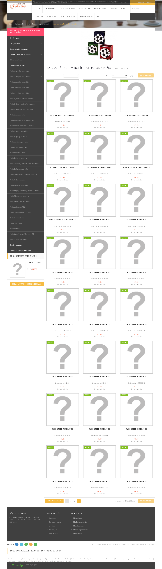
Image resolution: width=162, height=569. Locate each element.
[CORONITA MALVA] (17, 269)
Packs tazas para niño (17, 115)
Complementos (15, 44)
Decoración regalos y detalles (20, 54)
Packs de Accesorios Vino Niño (21, 212)
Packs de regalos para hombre (20, 76)
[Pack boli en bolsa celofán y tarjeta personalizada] (62, 148)
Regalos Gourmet (16, 245)
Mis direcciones (78, 526)
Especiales (52, 518)
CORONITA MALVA (34, 263)
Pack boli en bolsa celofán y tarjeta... (62, 169)
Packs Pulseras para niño (18, 158)
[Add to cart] (57, 106)
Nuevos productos (55, 522)
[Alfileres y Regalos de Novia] (19, 6)
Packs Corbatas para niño (19, 185)
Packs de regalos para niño (19, 87)
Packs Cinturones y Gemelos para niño (23, 174)
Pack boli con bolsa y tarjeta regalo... (136, 169)
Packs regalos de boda (17, 65)
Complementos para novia (19, 49)
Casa (10, 24)
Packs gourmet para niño (18, 153)
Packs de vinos (15, 229)
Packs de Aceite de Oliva (18, 240)
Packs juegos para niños (18, 137)
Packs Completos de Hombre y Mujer (23, 234)
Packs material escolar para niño (21, 109)
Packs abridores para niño (19, 142)
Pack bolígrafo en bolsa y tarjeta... (99, 116)
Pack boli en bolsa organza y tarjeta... (100, 169)
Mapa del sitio (53, 534)
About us (52, 526)
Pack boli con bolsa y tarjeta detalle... (62, 221)
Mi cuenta (76, 513)
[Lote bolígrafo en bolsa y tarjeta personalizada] (136, 95)
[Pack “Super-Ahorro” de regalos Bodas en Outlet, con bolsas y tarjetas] (99, 200)
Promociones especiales (23, 256)
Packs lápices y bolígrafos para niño (22, 104)
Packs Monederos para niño (19, 196)
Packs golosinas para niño (19, 147)
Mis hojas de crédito (80, 522)
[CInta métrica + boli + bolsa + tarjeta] (62, 95)
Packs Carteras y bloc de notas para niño (24, 164)
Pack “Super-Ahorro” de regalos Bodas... (99, 221)
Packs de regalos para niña (19, 82)
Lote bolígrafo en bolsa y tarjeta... (136, 116)
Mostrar (108, 76)
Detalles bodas (15, 38)
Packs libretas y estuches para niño (22, 126)
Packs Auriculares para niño (19, 202)
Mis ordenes (77, 518)
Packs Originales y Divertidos (20, 250)
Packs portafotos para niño (19, 93)
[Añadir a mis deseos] (61, 108)
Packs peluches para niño (18, 131)
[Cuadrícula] (47, 76)
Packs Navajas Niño (17, 218)
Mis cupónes (77, 534)
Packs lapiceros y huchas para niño (22, 99)
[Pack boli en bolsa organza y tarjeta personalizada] (99, 148)
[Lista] (52, 76)
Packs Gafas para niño (17, 180)
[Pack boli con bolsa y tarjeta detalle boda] (62, 200)
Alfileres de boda (16, 60)
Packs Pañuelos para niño (19, 169)
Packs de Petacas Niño (18, 207)
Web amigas (53, 530)
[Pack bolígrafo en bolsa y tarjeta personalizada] (99, 95)
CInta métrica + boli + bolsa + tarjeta (63, 116)
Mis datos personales (80, 530)
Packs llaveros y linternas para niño (22, 120)
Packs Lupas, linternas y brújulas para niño (25, 191)
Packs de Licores (16, 223)
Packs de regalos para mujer (20, 71)
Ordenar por (59, 76)
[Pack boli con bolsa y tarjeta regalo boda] (136, 148)
